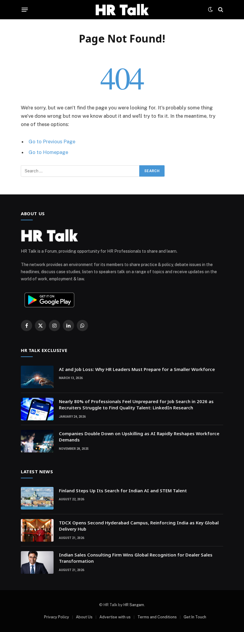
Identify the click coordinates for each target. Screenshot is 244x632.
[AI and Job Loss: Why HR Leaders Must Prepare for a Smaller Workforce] (37, 377)
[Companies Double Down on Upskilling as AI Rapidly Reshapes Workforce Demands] (37, 441)
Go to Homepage (48, 152)
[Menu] (25, 9)
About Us (84, 617)
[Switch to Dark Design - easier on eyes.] (210, 9)
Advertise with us (115, 617)
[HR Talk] (122, 9)
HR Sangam (133, 605)
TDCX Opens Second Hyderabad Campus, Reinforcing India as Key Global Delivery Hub (139, 526)
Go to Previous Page (52, 141)
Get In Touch (195, 617)
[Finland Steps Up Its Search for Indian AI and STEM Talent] (37, 498)
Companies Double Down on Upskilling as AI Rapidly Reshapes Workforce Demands (139, 436)
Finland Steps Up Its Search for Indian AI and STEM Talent (123, 490)
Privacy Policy (56, 617)
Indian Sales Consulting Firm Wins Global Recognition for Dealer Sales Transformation (135, 558)
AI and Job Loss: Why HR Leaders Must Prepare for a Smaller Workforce (137, 369)
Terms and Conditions (157, 617)
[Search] (220, 9)
